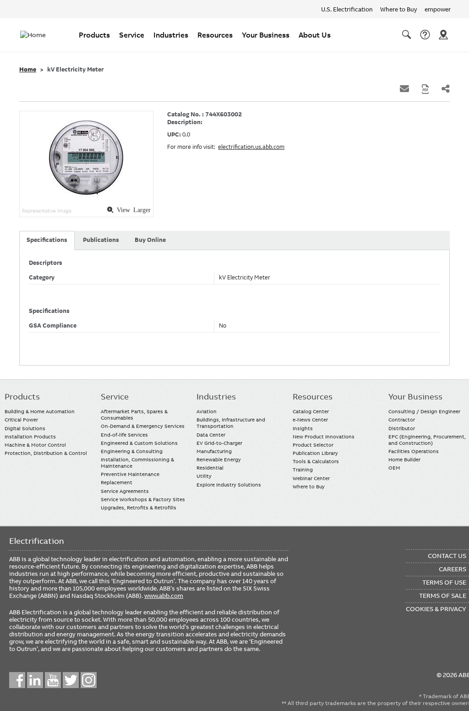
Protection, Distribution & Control (46, 453)
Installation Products (30, 436)
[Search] (406, 34)
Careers (452, 569)
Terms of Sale (442, 595)
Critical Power (21, 419)
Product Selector (313, 445)
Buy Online (150, 240)
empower (438, 9)
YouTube (53, 680)
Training (303, 469)
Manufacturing (214, 451)
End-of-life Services (124, 435)
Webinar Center (311, 478)
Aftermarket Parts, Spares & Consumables (134, 414)
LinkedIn (35, 680)
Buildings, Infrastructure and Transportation (230, 422)
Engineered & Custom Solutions (139, 443)
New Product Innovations (323, 436)
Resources (215, 34)
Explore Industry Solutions (228, 484)
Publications (101, 240)
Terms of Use (444, 582)
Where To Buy (443, 34)
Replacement (116, 482)
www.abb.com (163, 595)
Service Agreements (125, 491)
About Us (315, 34)
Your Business (265, 34)
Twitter (71, 680)
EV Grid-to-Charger (219, 443)
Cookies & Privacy (436, 609)
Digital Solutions (25, 428)
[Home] (38, 35)
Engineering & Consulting (132, 451)
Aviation (206, 411)
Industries (170, 34)
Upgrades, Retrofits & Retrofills (138, 507)
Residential (210, 468)
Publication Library (315, 453)
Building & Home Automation (40, 411)
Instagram (89, 680)
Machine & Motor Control (35, 445)
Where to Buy (398, 9)
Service (131, 34)
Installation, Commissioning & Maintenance (137, 462)
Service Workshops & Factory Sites (143, 499)
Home (27, 69)
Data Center (210, 435)
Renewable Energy (218, 459)
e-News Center (310, 419)
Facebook (17, 680)
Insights (303, 428)
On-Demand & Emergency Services (143, 426)
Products (94, 34)
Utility (204, 476)
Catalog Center (311, 411)
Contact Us (425, 34)
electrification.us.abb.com (251, 147)
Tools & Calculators (316, 461)
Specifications (47, 240)
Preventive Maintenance (130, 474)
